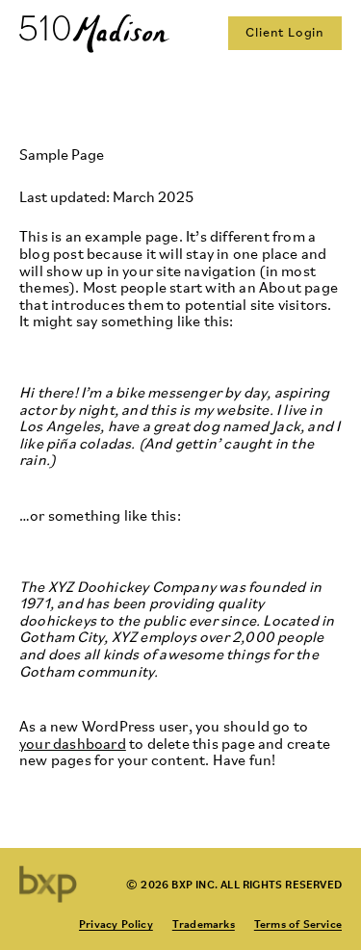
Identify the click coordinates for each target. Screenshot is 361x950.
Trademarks (203, 923)
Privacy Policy (116, 923)
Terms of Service (298, 923)
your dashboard (72, 745)
